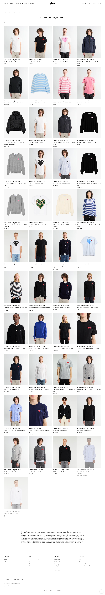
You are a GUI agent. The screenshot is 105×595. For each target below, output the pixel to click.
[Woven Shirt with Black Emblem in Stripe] (16, 410)
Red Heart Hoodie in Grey (10, 472)
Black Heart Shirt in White (11, 513)
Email (5, 559)
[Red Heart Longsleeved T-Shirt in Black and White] (16, 287)
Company (82, 556)
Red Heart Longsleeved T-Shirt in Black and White (15, 308)
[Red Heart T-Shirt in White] (16, 42)
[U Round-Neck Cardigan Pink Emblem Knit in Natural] (65, 205)
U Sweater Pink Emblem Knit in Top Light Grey (15, 184)
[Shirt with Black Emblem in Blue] (65, 163)
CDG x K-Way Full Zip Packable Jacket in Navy (87, 62)
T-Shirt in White (8, 266)
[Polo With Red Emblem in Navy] (16, 369)
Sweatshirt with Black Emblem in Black (14, 103)
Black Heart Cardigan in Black (60, 430)
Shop (10, 12)
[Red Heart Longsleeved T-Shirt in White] (40, 369)
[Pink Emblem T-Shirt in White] (65, 42)
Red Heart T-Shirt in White (11, 61)
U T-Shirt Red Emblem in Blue (85, 266)
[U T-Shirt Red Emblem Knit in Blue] (40, 83)
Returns (31, 566)
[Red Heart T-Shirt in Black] (40, 42)
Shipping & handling (34, 559)
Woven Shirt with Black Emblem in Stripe (15, 430)
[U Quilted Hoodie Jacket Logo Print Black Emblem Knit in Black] (16, 122)
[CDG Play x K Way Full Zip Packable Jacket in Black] (65, 122)
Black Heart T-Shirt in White (36, 142)
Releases (24, 3)
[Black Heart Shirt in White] (16, 493)
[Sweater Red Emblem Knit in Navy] (65, 287)
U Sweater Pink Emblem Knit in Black (87, 142)
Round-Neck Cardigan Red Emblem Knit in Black (39, 308)
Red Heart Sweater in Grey (35, 472)
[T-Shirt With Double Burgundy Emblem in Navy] (40, 410)
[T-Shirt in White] (16, 246)
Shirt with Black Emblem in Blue (61, 183)
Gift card (56, 568)
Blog (38, 3)
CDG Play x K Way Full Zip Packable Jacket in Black (64, 143)
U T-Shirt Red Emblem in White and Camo (39, 225)
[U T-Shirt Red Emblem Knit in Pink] (65, 83)
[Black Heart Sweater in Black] (89, 410)
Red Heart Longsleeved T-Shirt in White (39, 389)
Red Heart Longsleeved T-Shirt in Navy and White (88, 225)
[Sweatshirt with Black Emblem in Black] (16, 83)
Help (30, 556)
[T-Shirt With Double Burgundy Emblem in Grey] (65, 369)
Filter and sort (11, 23)
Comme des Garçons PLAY (12, 60)
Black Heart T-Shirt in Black (36, 266)
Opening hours (57, 566)
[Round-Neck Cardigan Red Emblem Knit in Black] (40, 287)
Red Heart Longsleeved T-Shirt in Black (87, 307)
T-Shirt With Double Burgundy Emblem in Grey (64, 390)
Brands (17, 3)
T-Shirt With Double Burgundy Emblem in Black (88, 349)
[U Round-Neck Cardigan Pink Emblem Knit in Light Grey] (16, 205)
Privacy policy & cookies (85, 566)
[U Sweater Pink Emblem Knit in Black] (89, 122)
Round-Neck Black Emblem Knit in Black (14, 348)
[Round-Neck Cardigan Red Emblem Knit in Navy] (65, 246)
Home (6, 12)
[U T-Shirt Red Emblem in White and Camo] (40, 205)
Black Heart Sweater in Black (84, 430)
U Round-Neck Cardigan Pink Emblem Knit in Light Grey (15, 225)
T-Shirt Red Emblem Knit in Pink (85, 103)
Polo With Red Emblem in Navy (12, 389)
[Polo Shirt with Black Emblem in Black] (65, 328)
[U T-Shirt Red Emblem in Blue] (89, 246)
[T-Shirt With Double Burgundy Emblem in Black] (89, 328)
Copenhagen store (58, 563)
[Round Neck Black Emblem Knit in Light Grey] (89, 369)
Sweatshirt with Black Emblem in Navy (39, 348)
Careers (81, 561)
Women (11, 3)
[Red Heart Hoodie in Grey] (16, 452)
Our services (57, 570)
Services (56, 556)
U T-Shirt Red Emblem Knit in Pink (62, 103)
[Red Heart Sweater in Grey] (40, 452)
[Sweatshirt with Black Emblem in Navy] (40, 328)
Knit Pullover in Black (58, 472)
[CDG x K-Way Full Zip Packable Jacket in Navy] (89, 42)
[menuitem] (6, 3)
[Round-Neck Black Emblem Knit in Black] (16, 328)
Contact (6, 556)
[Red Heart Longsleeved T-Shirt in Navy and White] (89, 205)
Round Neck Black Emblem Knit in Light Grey (89, 389)
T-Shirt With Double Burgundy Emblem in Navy (39, 431)
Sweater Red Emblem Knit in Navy (61, 307)
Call (5, 561)
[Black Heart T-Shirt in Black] (40, 246)
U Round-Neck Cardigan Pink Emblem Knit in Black (89, 184)
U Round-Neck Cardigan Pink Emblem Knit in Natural (64, 225)
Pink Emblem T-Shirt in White (60, 61)
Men (5, 3)
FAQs (30, 561)
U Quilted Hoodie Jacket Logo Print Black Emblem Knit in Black (14, 143)
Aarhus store (57, 561)
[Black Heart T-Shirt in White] (40, 122)
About (80, 559)
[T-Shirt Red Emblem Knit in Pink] (89, 83)
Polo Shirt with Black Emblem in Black (63, 348)
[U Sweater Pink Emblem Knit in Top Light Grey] (16, 163)
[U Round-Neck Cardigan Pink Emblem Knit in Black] (89, 163)
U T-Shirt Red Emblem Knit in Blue (38, 103)
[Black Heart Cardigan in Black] (65, 410)
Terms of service (83, 563)
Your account (57, 559)
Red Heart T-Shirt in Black (35, 61)
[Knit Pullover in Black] (65, 452)
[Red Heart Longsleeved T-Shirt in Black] (89, 287)
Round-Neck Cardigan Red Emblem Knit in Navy (64, 266)
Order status (32, 563)
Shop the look (31, 3)
